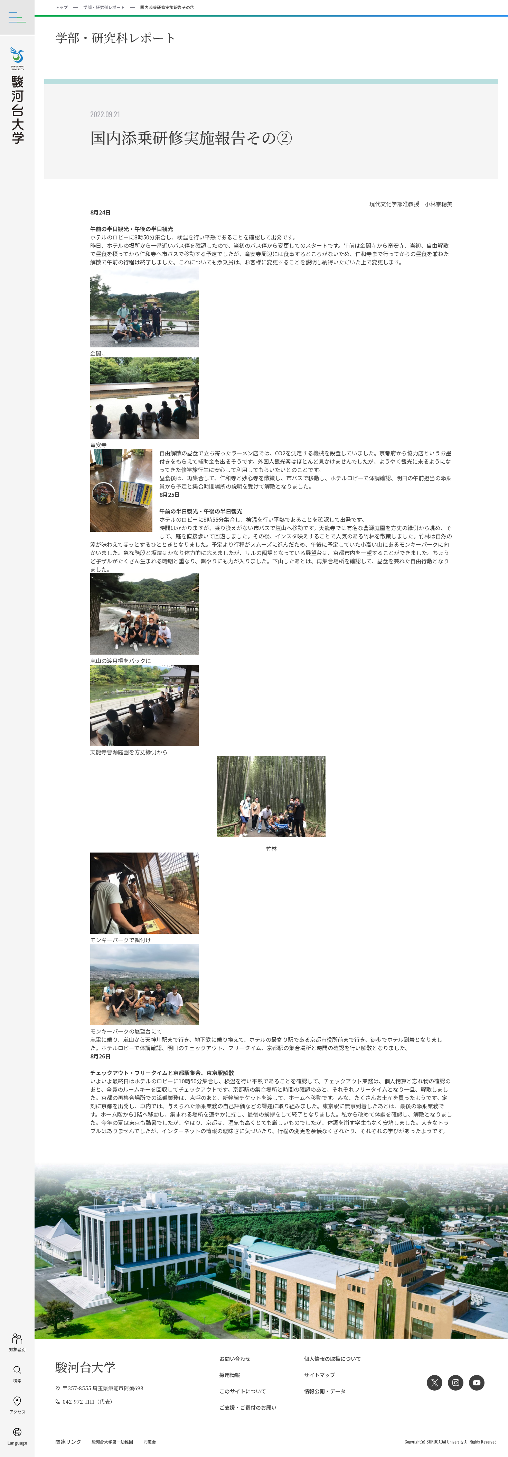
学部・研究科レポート (104, 7)
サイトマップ (319, 1374)
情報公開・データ (325, 1391)
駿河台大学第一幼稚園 (112, 1442)
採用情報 (229, 1374)
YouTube (477, 1383)
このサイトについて (242, 1391)
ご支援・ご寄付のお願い (247, 1407)
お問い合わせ (235, 1358)
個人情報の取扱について (332, 1358)
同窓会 (149, 1442)
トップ (61, 7)
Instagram (455, 1383)
